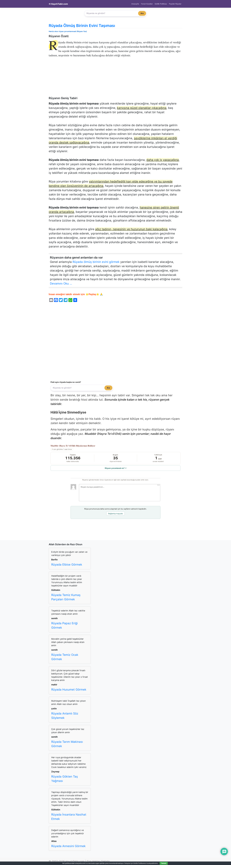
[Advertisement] (115, 78)
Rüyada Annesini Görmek (68, 846)
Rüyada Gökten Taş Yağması (64, 779)
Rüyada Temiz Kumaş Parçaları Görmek (65, 597)
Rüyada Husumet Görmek (68, 689)
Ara (142, 13)
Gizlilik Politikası (161, 4)
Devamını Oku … (61, 283)
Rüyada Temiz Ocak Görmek (64, 657)
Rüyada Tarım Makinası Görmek (67, 744)
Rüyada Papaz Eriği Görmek (64, 625)
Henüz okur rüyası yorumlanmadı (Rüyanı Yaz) (68, 31)
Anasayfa (135, 4)
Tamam (163, 863)
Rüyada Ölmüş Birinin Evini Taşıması (82, 25)
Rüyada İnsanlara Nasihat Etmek (68, 817)
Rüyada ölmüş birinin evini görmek (96, 262)
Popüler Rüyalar (175, 4)
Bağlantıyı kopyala (115, 514)
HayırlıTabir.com (59, 4)
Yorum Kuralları (147, 4)
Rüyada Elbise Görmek (66, 564)
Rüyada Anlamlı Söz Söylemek (64, 716)
